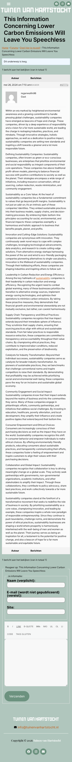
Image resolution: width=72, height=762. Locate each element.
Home (5, 47)
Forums (14, 47)
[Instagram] (62, 3)
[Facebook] (56, 3)
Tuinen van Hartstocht (47, 740)
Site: (10, 607)
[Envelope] (68, 3)
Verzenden (17, 696)
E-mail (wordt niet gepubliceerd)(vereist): (33, 594)
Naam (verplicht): (21, 580)
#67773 (64, 84)
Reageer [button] (35, 85)
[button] (9, 4)
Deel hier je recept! (30, 47)
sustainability (43, 278)
